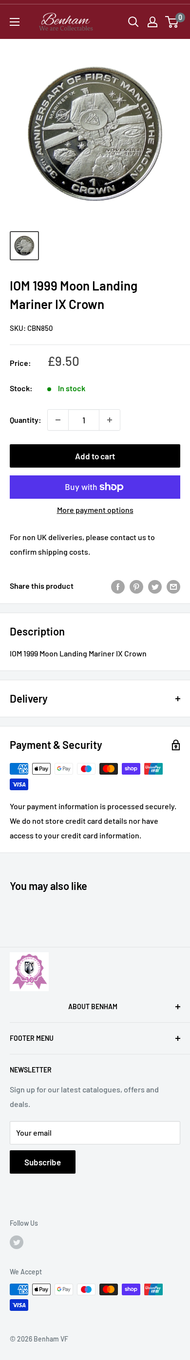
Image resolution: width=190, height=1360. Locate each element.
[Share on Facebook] (118, 586)
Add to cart (95, 456)
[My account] (152, 22)
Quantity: (25, 419)
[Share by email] (173, 586)
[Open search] (133, 22)
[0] (172, 22)
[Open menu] (14, 22)
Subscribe (42, 1162)
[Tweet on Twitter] (155, 586)
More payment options (95, 509)
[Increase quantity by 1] (109, 420)
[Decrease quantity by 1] (58, 420)
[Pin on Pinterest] (136, 586)
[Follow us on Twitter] (16, 1242)
